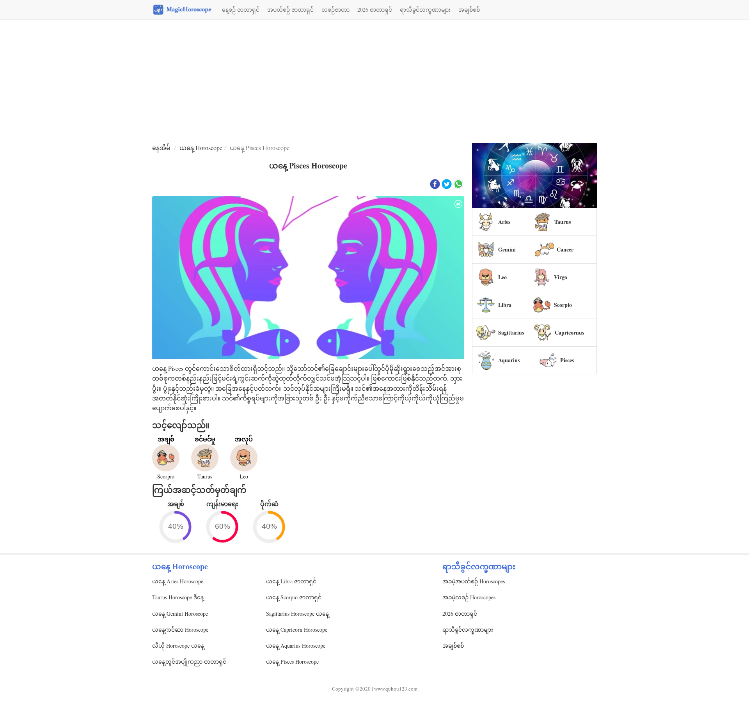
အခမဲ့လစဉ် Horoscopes (468, 597)
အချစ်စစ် (469, 9)
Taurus (562, 222)
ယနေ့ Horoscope (200, 147)
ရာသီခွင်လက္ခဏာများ (425, 9)
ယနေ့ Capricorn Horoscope (296, 629)
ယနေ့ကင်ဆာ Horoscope (180, 629)
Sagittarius (511, 332)
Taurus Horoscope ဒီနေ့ (178, 597)
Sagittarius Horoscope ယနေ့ (297, 613)
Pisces (567, 360)
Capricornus (569, 332)
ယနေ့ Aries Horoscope (177, 581)
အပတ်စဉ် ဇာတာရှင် (290, 9)
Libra (504, 305)
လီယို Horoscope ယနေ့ (178, 645)
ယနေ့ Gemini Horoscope (180, 613)
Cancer (565, 249)
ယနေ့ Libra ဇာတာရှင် (291, 581)
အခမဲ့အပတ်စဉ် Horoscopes (473, 581)
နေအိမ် (161, 147)
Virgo (560, 277)
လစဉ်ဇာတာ (335, 9)
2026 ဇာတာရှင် (374, 9)
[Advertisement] (374, 82)
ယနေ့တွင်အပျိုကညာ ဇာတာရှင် (189, 661)
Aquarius (509, 360)
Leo (502, 277)
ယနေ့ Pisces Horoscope (292, 661)
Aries (504, 222)
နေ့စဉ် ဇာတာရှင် (240, 9)
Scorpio (563, 305)
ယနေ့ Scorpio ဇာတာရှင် (293, 597)
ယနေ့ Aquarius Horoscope (295, 645)
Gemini (507, 249)
